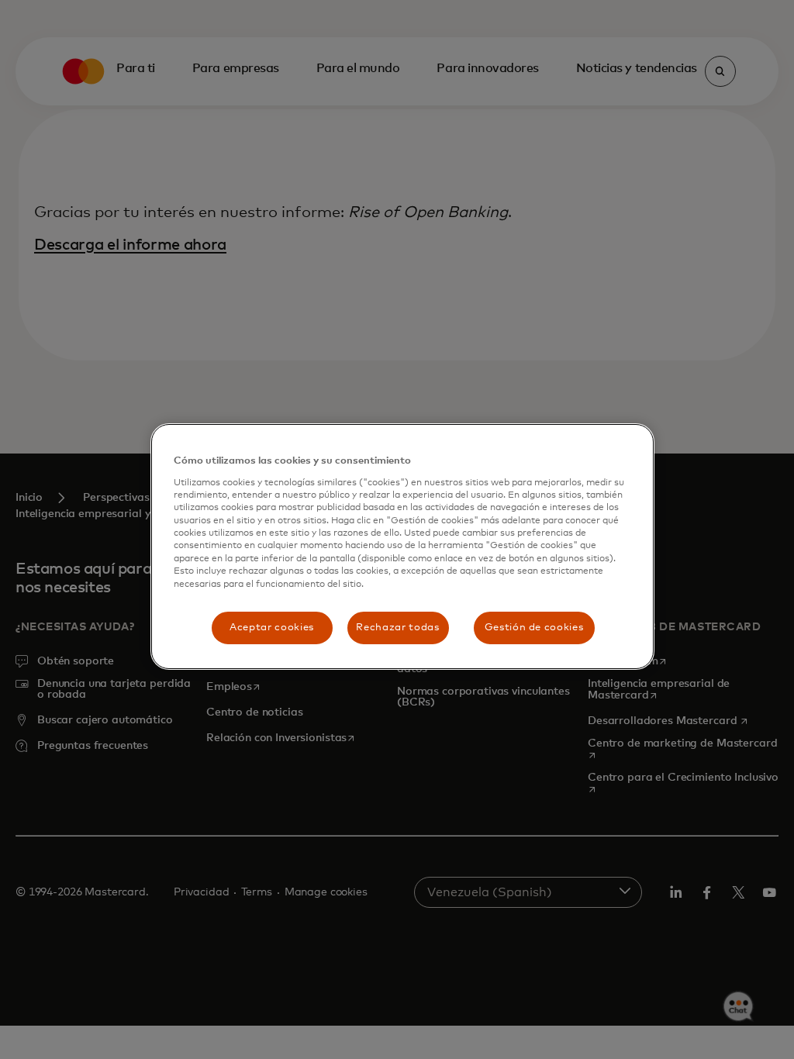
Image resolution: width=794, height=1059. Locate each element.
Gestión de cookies (534, 628)
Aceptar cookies (272, 628)
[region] (402, 546)
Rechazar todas (397, 628)
